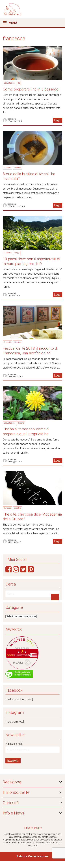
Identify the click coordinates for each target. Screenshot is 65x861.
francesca (12, 119)
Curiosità (7, 167)
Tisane (21, 423)
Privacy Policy (33, 828)
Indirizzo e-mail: (14, 743)
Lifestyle (17, 167)
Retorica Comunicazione (32, 856)
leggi (57, 120)
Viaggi (17, 253)
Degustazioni (9, 83)
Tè (19, 83)
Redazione (12, 782)
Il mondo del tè (16, 792)
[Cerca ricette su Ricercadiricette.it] (19, 674)
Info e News (13, 813)
